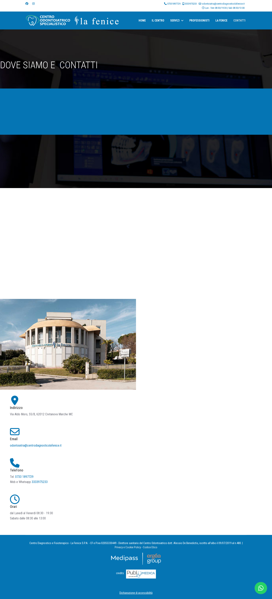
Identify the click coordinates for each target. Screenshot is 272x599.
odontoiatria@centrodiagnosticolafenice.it (223, 3)
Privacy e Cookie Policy (128, 547)
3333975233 (191, 3)
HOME (142, 20)
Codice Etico (150, 547)
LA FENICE (221, 20)
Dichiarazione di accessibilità (136, 592)
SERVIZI (175, 20)
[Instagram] (33, 3)
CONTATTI (239, 20)
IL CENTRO (158, 20)
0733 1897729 (24, 477)
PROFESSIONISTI (199, 20)
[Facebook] (26, 3)
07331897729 (173, 3)
